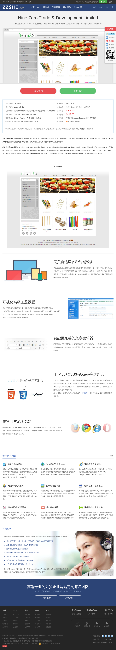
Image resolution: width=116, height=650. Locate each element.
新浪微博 (77, 624)
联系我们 (70, 598)
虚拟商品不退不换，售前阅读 (82, 129)
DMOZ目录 (33, 643)
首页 (32, 7)
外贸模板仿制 (36, 641)
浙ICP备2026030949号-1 (56, 635)
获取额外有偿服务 (74, 122)
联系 (94, 7)
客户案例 (67, 7)
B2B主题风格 (43, 7)
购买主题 (38, 91)
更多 (111, 456)
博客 (100, 7)
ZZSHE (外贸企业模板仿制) (25, 635)
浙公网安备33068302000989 (51, 643)
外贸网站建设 (17, 641)
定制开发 (46, 598)
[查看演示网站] (58, 73)
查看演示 (77, 91)
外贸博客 (56, 7)
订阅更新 (107, 624)
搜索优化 (85, 393)
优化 (106, 7)
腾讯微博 (87, 624)
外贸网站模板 (26, 641)
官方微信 (97, 624)
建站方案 (78, 7)
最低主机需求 (36, 118)
